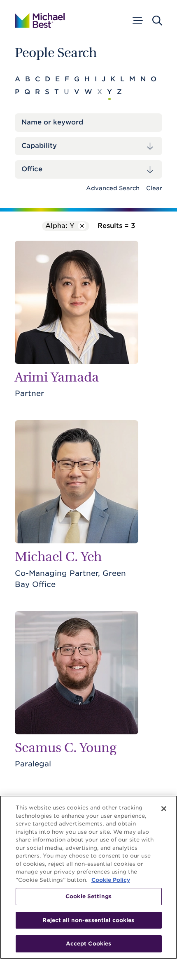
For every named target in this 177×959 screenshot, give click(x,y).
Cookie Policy (110, 880)
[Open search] (157, 20)
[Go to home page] (40, 20)
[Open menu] (137, 20)
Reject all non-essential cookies (88, 920)
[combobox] (88, 146)
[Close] (164, 809)
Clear (154, 188)
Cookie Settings (88, 896)
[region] (88, 877)
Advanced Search (113, 188)
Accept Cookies (89, 944)
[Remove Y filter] (82, 226)
